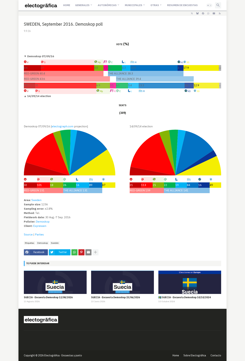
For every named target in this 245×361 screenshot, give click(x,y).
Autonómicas (107, 5)
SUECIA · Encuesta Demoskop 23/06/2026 (115, 297)
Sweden (55, 243)
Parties (39, 234)
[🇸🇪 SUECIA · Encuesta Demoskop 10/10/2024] (189, 282)
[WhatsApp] (74, 252)
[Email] (88, 252)
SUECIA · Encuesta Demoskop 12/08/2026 (48, 297)
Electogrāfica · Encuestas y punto (63, 355)
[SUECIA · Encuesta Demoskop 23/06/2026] (122, 282)
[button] (209, 5)
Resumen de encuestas (182, 5)
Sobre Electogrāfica (194, 355)
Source (28, 234)
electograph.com (62, 126)
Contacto (216, 355)
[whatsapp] (208, 13)
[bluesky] (197, 13)
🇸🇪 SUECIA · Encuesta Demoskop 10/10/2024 (184, 297)
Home (66, 5)
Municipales (133, 5)
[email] (214, 13)
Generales (82, 5)
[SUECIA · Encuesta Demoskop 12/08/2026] (55, 282)
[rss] (219, 13)
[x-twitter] (192, 13)
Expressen (39, 226)
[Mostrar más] (95, 252)
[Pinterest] (81, 252)
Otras (154, 5)
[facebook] (203, 13)
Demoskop (42, 243)
